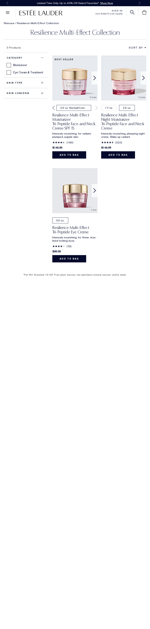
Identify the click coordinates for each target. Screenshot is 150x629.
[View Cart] (144, 12)
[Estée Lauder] (39, 13)
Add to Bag (69, 154)
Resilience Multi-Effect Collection (38, 23)
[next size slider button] (96, 108)
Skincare (9, 23)
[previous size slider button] (53, 108)
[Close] (148, 2)
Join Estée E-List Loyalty (109, 13)
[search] (132, 12)
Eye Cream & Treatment (28, 72)
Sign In (117, 10)
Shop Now (106, 3)
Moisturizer (20, 65)
